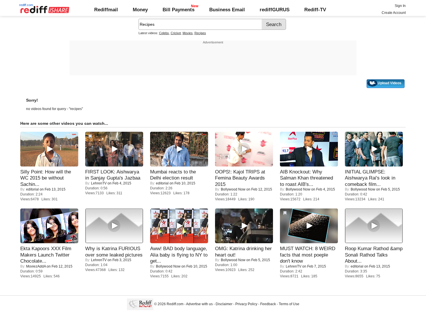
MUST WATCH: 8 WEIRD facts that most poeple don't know (307, 254)
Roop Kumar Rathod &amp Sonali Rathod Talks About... (374, 254)
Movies (188, 33)
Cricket (176, 33)
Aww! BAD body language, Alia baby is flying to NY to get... (178, 254)
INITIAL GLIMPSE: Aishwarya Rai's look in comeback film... (370, 178)
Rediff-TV (315, 9)
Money (140, 9)
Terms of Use (289, 304)
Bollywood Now (233, 189)
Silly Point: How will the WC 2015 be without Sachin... (45, 178)
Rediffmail (106, 9)
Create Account (394, 13)
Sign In (400, 6)
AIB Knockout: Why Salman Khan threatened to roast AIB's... (306, 178)
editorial (32, 189)
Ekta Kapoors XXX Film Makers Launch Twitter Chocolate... (45, 254)
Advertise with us (199, 304)
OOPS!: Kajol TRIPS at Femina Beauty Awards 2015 (240, 178)
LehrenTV (99, 183)
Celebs (164, 33)
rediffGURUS (275, 9)
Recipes (200, 33)
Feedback (268, 304)
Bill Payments (178, 9)
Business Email (227, 9)
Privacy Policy (246, 304)
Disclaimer (224, 304)
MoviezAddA (36, 266)
